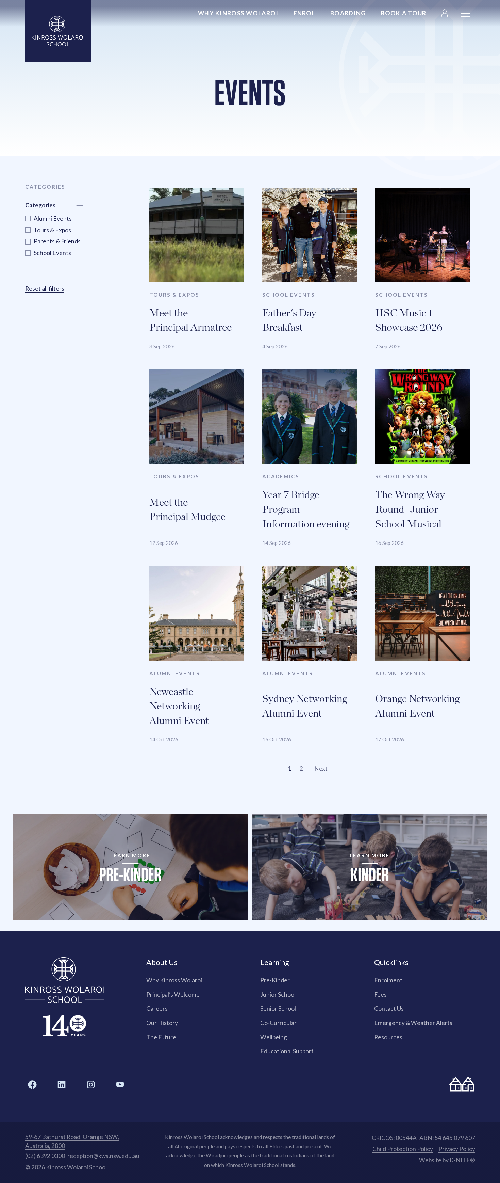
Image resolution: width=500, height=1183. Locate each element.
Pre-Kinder (275, 980)
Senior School (278, 1008)
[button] (465, 13)
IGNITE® (462, 1160)
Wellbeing (273, 1037)
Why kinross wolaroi (238, 13)
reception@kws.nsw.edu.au (103, 1156)
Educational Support (287, 1051)
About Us (162, 962)
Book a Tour (403, 13)
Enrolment (388, 980)
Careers (157, 1008)
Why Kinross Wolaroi (174, 980)
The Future (161, 1037)
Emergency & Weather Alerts (413, 1022)
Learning (274, 962)
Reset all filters (44, 288)
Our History (162, 1022)
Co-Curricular (278, 1022)
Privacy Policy (456, 1148)
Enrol (304, 13)
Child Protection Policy (402, 1148)
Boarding (348, 13)
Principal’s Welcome (173, 994)
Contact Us (389, 1008)
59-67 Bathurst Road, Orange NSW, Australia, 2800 (72, 1141)
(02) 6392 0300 (45, 1156)
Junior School (278, 994)
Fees (380, 994)
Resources (388, 1037)
